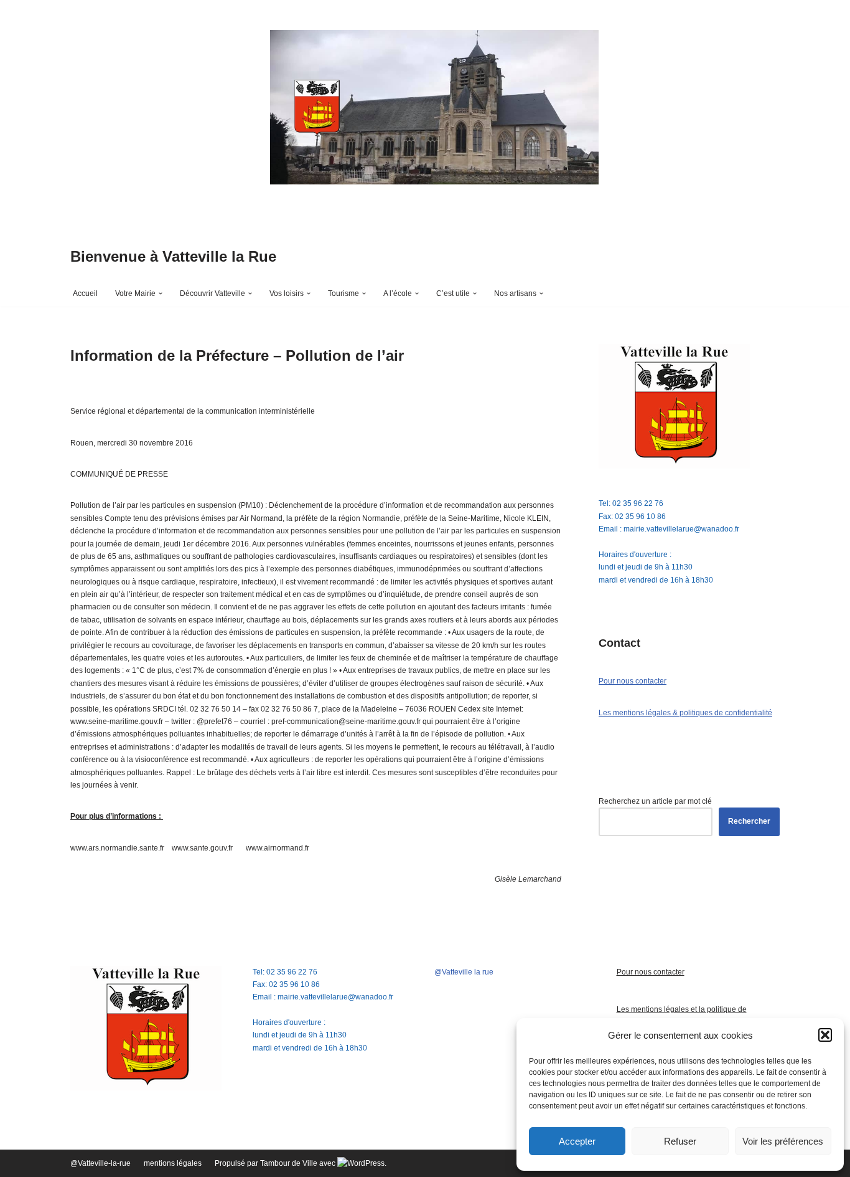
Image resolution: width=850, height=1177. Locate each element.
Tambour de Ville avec (298, 1163)
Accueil (85, 293)
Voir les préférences (782, 1141)
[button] (825, 1035)
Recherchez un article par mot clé (655, 801)
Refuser (680, 1141)
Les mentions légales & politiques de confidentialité (685, 712)
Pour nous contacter (632, 681)
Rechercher (749, 821)
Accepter (577, 1141)
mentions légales (173, 1163)
